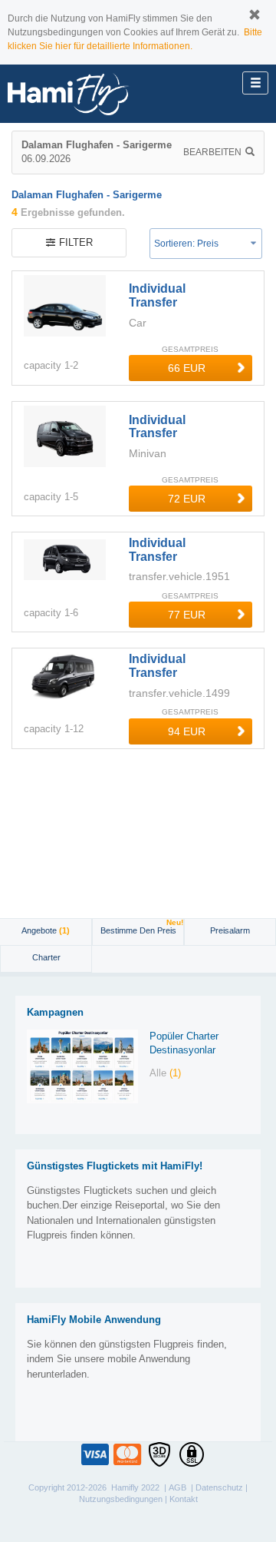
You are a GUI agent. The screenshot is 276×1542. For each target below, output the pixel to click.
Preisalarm (230, 930)
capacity (42, 365)
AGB (177, 1487)
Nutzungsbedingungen (121, 1499)
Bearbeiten (212, 152)
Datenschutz (219, 1487)
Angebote (45, 930)
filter (76, 242)
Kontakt (183, 1499)
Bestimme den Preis (141, 927)
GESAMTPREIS (190, 349)
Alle (165, 1073)
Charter (46, 957)
